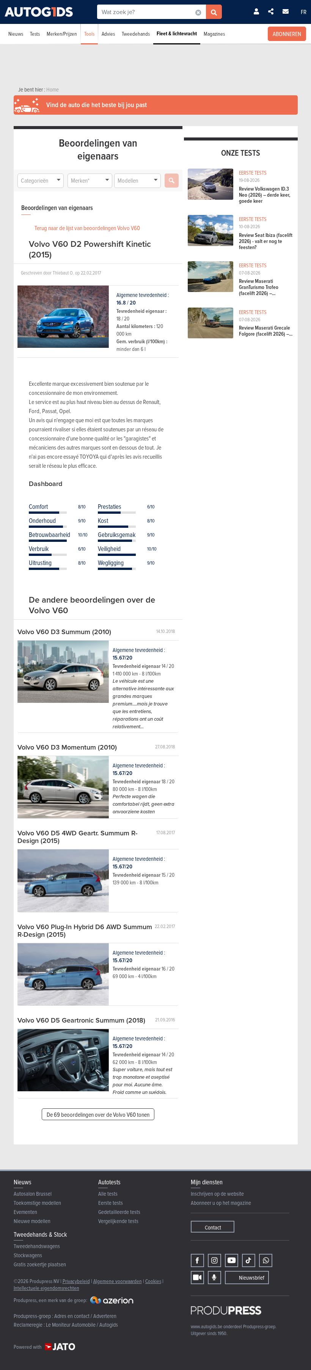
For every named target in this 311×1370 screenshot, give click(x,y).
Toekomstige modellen (37, 1203)
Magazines (214, 33)
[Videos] (197, 1277)
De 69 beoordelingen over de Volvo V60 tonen (98, 1114)
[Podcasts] (214, 1277)
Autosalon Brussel (33, 1194)
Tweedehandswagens (37, 1246)
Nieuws (15, 33)
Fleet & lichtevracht (177, 34)
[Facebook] (197, 1260)
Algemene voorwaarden (117, 1281)
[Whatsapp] (265, 1260)
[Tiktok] (248, 1260)
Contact (213, 1227)
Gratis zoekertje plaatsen (40, 1264)
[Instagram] (214, 1260)
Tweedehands (136, 33)
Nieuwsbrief (251, 1278)
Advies (108, 33)
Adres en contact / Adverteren (85, 1316)
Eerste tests (110, 1203)
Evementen (25, 1212)
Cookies (153, 1281)
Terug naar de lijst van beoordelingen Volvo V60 (87, 228)
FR (303, 12)
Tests (35, 33)
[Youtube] (231, 1260)
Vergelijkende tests (118, 1221)
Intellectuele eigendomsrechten (46, 1287)
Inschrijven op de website (217, 1194)
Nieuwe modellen (32, 1221)
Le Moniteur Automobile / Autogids (82, 1325)
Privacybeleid (76, 1281)
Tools (89, 33)
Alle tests (108, 1194)
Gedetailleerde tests (119, 1212)
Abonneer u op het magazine (221, 1203)
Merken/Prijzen (62, 33)
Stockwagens (28, 1255)
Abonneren (287, 34)
